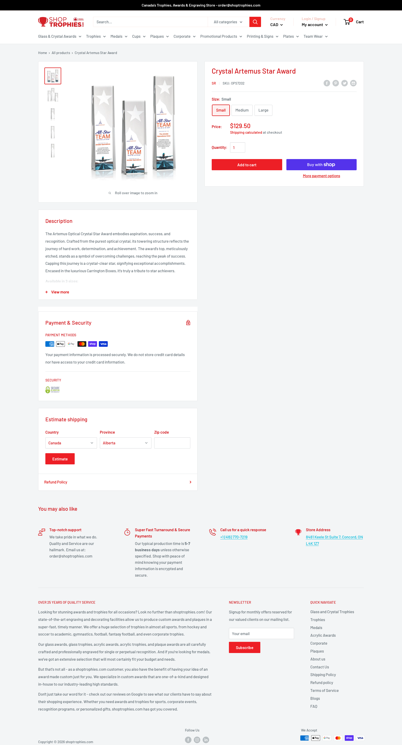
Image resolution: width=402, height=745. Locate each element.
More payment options (321, 175)
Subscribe (244, 647)
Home (42, 53)
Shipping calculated (246, 132)
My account (313, 24)
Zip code (161, 432)
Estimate (60, 458)
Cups (136, 36)
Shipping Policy (323, 674)
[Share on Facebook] (327, 82)
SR (214, 83)
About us (317, 659)
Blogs (315, 698)
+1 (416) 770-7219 (234, 536)
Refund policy (321, 682)
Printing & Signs (260, 36)
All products (61, 53)
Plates (288, 36)
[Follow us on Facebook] (188, 739)
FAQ (313, 706)
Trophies (93, 36)
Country (52, 432)
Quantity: (219, 147)
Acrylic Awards (323, 635)
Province (107, 432)
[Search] (255, 22)
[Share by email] (353, 82)
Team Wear (313, 36)
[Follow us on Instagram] (197, 739)
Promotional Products (218, 36)
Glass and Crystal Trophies (332, 611)
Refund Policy (55, 482)
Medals (116, 36)
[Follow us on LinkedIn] (206, 739)
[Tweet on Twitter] (344, 82)
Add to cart (246, 164)
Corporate (182, 36)
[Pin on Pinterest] (335, 82)
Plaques (157, 36)
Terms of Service (324, 690)
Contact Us (319, 666)
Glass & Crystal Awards (57, 36)
